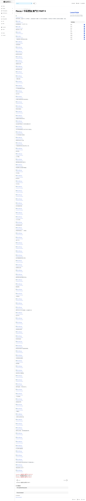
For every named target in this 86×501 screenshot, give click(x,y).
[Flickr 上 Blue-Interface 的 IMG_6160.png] (19, 115)
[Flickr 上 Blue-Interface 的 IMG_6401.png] (19, 322)
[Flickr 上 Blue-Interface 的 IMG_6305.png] (19, 132)
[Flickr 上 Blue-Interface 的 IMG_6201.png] (19, 142)
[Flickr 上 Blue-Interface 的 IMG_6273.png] (19, 190)
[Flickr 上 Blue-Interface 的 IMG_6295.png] (19, 212)
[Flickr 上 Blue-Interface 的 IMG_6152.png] (19, 106)
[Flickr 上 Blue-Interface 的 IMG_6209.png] (19, 148)
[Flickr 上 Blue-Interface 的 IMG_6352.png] (19, 274)
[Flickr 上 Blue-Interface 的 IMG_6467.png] (19, 393)
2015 (77, 24)
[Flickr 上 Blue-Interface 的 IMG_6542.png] (19, 464)
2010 (78, 31)
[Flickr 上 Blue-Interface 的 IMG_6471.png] (19, 384)
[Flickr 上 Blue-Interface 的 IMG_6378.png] (19, 299)
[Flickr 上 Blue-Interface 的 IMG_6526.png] (19, 459)
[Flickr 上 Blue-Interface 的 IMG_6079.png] (19, 60)
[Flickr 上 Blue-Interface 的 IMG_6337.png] (19, 246)
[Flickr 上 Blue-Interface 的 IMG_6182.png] (19, 137)
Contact (4, 35)
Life (3, 21)
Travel (4, 16)
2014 (77, 26)
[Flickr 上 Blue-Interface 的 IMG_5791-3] (18, 32)
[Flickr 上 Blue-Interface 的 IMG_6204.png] (19, 153)
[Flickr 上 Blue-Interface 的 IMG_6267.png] (19, 186)
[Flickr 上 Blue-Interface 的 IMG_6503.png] (19, 437)
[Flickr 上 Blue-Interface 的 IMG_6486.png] (19, 419)
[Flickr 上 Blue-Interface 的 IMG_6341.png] (19, 260)
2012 (78, 28)
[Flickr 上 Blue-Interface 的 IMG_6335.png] (19, 251)
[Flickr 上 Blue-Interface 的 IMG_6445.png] (19, 379)
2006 (78, 39)
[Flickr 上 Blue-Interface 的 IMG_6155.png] (19, 111)
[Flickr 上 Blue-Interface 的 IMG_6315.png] (19, 222)
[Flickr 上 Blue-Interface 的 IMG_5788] (18, 26)
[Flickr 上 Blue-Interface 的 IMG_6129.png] (19, 85)
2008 (78, 35)
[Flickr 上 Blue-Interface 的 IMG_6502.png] (19, 433)
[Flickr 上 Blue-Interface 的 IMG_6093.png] (19, 66)
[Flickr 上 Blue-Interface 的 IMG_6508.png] (19, 441)
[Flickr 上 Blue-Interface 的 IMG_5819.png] (19, 51)
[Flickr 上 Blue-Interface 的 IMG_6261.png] (19, 170)
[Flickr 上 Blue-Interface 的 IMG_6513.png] (19, 451)
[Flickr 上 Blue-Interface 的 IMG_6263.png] (19, 181)
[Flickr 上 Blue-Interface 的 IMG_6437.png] (19, 360)
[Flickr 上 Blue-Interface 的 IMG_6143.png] (19, 101)
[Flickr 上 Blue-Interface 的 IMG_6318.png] (19, 227)
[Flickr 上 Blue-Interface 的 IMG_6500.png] (19, 427)
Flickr (4, 29)
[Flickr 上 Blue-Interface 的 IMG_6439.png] (19, 366)
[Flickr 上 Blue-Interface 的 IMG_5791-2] (18, 36)
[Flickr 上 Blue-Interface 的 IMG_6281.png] (19, 203)
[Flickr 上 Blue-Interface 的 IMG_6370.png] (19, 289)
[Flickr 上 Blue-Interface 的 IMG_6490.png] (19, 423)
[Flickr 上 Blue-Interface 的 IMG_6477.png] (19, 404)
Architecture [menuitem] (5, 13)
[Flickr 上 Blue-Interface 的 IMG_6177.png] (19, 126)
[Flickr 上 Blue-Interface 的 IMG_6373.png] (19, 293)
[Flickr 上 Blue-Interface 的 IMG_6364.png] (19, 284)
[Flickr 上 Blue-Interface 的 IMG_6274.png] (19, 194)
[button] (34, 3)
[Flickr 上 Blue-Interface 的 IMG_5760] (18, 21)
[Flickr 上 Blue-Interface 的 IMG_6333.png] (19, 242)
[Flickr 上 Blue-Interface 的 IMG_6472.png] (19, 399)
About (4, 32)
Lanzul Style (74, 12)
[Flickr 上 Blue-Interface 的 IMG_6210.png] (19, 159)
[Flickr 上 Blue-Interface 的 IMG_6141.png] (19, 96)
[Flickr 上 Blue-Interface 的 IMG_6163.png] (19, 121)
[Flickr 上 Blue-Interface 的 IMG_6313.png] (19, 216)
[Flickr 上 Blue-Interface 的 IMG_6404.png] (19, 326)
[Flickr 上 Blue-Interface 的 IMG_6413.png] (19, 345)
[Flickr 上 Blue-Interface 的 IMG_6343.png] (19, 255)
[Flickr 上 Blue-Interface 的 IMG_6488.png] (19, 414)
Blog (3, 23)
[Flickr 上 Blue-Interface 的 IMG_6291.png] (19, 208)
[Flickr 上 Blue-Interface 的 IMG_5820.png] (19, 56)
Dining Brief (5, 18)
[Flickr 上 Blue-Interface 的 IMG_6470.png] (19, 389)
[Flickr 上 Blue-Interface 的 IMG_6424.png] (19, 341)
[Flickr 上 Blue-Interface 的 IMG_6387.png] (19, 303)
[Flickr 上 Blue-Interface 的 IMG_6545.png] (19, 470)
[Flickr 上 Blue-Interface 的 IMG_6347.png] (19, 264)
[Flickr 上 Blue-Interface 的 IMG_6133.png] (19, 91)
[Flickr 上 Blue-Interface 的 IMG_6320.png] (19, 233)
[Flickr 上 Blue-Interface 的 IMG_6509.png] (19, 445)
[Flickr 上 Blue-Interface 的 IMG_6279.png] (19, 199)
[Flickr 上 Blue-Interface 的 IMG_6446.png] (19, 370)
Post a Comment (19, 497)
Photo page (21, 17)
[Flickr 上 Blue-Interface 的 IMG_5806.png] (19, 41)
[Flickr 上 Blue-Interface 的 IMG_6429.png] (19, 355)
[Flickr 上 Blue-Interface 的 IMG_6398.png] (19, 312)
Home (74, 3)
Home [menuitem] (4, 6)
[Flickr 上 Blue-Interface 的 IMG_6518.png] (19, 455)
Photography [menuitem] (5, 10)
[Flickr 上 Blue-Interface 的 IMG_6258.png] (19, 175)
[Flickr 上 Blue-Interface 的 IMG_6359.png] (19, 270)
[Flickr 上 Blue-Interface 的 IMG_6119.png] (19, 81)
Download (17, 17)
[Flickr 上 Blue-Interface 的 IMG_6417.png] (19, 336)
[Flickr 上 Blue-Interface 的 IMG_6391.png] (19, 307)
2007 (78, 37)
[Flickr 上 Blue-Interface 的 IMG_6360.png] (19, 279)
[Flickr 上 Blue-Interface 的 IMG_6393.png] (19, 318)
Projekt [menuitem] (4, 8)
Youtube (4, 27)
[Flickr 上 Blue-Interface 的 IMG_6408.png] (19, 331)
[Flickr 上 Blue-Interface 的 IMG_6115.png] (19, 71)
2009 (78, 33)
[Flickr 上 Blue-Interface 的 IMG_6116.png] (19, 76)
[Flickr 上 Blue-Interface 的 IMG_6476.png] (19, 408)
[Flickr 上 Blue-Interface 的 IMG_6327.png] (19, 237)
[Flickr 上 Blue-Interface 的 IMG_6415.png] (19, 351)
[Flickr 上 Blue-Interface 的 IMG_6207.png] (19, 164)
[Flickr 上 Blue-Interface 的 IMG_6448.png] (19, 375)
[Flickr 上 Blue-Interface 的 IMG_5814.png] (19, 47)
